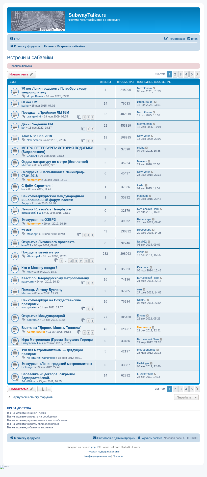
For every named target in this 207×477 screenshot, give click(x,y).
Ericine (141, 315)
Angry (25, 203)
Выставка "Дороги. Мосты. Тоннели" (51, 328)
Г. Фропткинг (145, 373)
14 (81, 260)
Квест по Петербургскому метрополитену (55, 278)
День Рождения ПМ (37, 124)
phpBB (95, 447)
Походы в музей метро (40, 252)
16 (91, 260)
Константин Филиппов (41, 357)
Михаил (26, 165)
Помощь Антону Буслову (41, 290)
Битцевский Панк (32, 212)
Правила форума (21, 65)
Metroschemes (146, 349)
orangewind (34, 116)
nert (139, 289)
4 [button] (186, 74)
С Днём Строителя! (37, 186)
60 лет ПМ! (29, 102)
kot (23, 127)
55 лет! (26, 230)
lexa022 (26, 245)
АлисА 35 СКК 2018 (36, 136)
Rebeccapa (144, 219)
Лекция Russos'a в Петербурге (46, 209)
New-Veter (33, 140)
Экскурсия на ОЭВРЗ (38, 220)
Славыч (32, 155)
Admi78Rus (28, 381)
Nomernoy (34, 179)
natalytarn (27, 281)
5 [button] (192, 74)
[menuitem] (15, 39)
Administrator (36, 331)
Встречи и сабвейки (30, 57)
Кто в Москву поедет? (39, 268)
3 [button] (181, 74)
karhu (25, 105)
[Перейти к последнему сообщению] (154, 88)
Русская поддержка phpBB (104, 451)
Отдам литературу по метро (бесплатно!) (54, 162)
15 (86, 260)
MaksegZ (32, 233)
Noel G (141, 299)
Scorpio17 (33, 319)
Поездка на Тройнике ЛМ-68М (45, 112)
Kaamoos (143, 267)
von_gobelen (29, 307)
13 (75, 260)
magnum (142, 195)
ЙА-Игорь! (33, 256)
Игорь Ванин (35, 96)
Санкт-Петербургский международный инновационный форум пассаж (52, 198)
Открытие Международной (43, 316)
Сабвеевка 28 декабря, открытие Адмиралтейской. (48, 376)
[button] (197, 74)
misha (140, 147)
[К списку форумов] (38, 20)
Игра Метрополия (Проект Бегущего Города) (57, 340)
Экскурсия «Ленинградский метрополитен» (56, 364)
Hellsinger (27, 367)
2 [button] (175, 74)
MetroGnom (144, 88)
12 (70, 260)
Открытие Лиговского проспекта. (48, 242)
